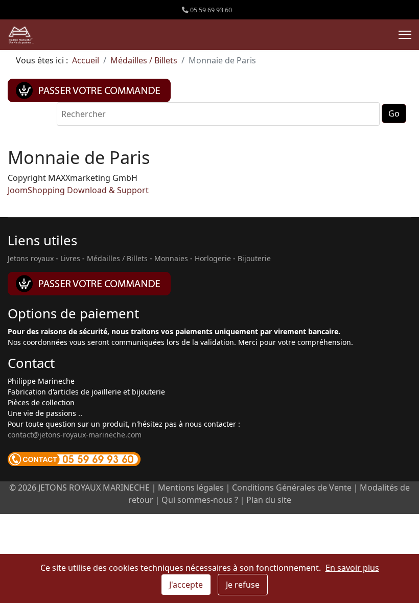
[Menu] (405, 34)
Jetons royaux (31, 258)
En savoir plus (352, 567)
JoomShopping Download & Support (78, 190)
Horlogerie (213, 258)
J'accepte (186, 584)
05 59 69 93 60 (211, 10)
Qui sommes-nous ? (199, 499)
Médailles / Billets (117, 258)
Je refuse (243, 584)
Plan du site (268, 499)
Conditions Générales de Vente (292, 487)
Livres (70, 258)
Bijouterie (254, 258)
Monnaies (171, 258)
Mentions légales (191, 487)
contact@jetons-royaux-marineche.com (75, 434)
